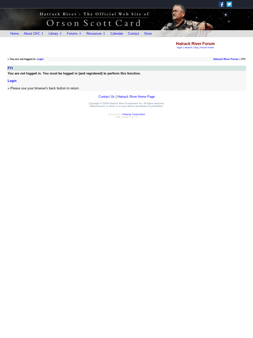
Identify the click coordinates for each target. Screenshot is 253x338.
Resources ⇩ (95, 33)
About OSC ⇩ (34, 33)
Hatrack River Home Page (136, 96)
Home (14, 33)
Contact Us (107, 96)
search (188, 47)
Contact (133, 33)
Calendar (116, 33)
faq (196, 47)
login (179, 47)
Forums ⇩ (74, 33)
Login (40, 59)
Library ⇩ (55, 33)
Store (148, 33)
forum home (207, 47)
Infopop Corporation (133, 114)
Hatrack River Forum (225, 59)
